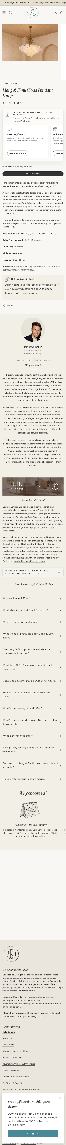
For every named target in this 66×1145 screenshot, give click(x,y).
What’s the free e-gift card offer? (22, 708)
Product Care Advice (12, 1058)
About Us (7, 1038)
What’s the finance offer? (17, 736)
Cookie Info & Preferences (15, 1077)
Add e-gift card (18, 153)
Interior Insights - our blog (14, 1051)
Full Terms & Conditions (13, 1083)
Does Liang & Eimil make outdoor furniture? (29, 681)
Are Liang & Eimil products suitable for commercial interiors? (26, 651)
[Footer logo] (11, 954)
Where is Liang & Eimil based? (20, 622)
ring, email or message (39, 285)
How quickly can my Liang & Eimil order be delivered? (28, 750)
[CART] (61, 12)
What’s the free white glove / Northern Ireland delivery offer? (30, 722)
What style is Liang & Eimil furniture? (25, 610)
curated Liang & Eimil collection (29, 561)
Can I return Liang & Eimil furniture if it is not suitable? (30, 765)
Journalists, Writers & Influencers (18, 1064)
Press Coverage (10, 1070)
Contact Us (8, 1045)
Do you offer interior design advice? (24, 779)
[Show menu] (4, 12)
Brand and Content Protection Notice (20, 1090)
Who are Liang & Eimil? (16, 598)
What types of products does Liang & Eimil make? (28, 636)
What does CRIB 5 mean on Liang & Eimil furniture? (27, 667)
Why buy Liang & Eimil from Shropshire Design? (26, 695)
